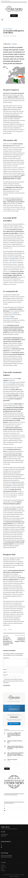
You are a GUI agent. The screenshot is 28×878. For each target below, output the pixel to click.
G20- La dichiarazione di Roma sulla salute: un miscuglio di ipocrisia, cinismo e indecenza (15, 754)
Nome (5, 669)
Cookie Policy (3, 835)
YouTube (15, 312)
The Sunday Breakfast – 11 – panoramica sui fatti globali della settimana (8, 641)
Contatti (2, 865)
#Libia (5, 629)
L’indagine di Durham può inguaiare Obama (20, 639)
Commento (6, 658)
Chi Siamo (3, 870)
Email (4, 672)
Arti (10, 382)
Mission (2, 868)
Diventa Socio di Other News (6, 855)
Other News (5, 827)
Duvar (15, 405)
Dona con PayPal (14, 723)
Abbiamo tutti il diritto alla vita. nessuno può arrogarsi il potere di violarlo (15, 747)
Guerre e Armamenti (8, 28)
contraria (8, 318)
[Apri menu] (2, 20)
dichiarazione (15, 482)
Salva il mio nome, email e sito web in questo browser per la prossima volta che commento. (13, 681)
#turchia (10, 629)
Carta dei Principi (4, 834)
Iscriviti (14, 15)
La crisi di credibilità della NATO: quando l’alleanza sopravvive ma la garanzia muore (14, 734)
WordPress (16, 876)
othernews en (14, 709)
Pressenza (14, 44)
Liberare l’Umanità (12, 759)
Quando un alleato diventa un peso (14, 741)
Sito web (5, 675)
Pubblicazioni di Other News (6, 857)
